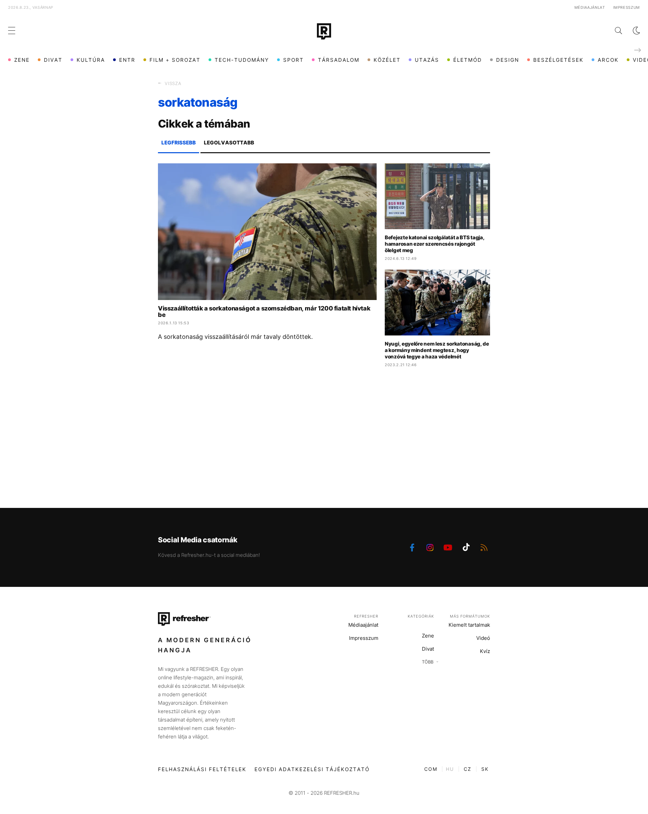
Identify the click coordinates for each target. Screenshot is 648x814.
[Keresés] (613, 30)
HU (450, 769)
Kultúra (91, 60)
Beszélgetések (558, 60)
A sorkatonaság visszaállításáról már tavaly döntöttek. (235, 336)
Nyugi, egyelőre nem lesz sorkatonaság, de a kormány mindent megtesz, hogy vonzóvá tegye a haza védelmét (437, 350)
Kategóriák (421, 616)
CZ (467, 769)
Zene (22, 60)
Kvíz (485, 651)
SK (485, 769)
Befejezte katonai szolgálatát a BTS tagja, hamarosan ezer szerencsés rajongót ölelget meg (434, 243)
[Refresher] (324, 31)
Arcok (608, 60)
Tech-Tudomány (242, 60)
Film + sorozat (175, 60)
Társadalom (338, 60)
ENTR (127, 60)
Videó (483, 638)
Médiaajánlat (589, 7)
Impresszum (626, 7)
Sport (293, 60)
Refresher (366, 616)
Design (507, 60)
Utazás (427, 60)
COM (430, 769)
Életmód (467, 60)
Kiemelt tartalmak (469, 625)
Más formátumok (470, 616)
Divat (53, 60)
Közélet (387, 60)
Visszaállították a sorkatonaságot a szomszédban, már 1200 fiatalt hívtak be (264, 311)
